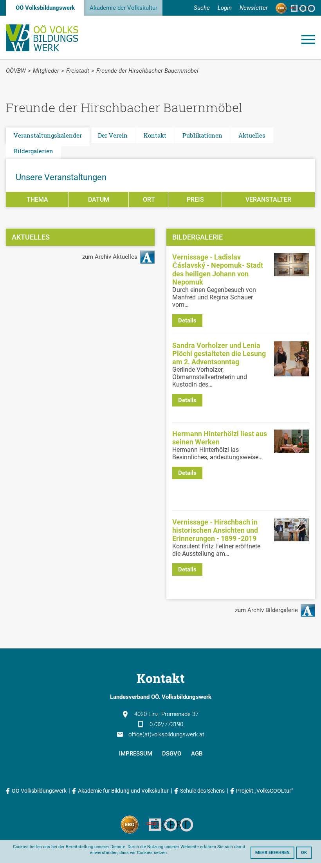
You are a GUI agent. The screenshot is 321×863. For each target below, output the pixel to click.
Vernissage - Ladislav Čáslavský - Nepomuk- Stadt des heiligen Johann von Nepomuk (217, 269)
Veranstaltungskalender (48, 135)
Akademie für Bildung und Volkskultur (123, 791)
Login (225, 7)
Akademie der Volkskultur (123, 7)
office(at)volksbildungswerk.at (166, 734)
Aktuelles (251, 135)
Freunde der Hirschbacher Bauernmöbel (147, 70)
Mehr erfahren (272, 852)
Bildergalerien (33, 151)
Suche (202, 7)
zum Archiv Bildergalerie (267, 610)
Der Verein (113, 135)
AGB (196, 753)
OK (304, 852)
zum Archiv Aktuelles (110, 256)
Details (187, 320)
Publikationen (202, 135)
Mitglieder (46, 70)
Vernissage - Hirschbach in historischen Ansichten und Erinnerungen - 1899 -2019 (215, 530)
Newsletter (254, 7)
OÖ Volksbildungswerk (45, 7)
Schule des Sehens (202, 791)
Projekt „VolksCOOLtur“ (264, 791)
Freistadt (77, 70)
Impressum (135, 753)
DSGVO (171, 753)
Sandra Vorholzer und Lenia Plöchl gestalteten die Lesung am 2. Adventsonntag (219, 353)
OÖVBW (16, 70)
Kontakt (155, 135)
